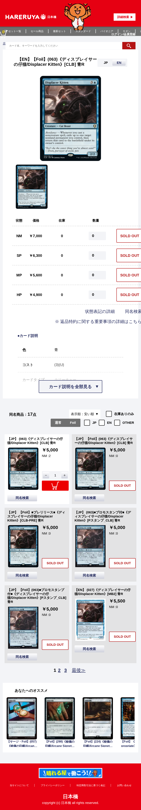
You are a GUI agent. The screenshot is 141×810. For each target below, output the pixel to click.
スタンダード (83, 31)
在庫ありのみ (124, 414)
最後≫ (79, 670)
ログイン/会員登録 (123, 34)
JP (94, 423)
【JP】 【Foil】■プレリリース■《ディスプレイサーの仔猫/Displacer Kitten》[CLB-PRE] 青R (36, 516)
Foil (73, 423)
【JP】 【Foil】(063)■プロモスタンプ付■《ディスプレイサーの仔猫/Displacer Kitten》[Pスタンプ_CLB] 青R (36, 596)
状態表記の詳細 (100, 311)
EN (109, 423)
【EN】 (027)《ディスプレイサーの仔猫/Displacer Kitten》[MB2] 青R (103, 592)
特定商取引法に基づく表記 (91, 785)
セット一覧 (14, 31)
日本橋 (70, 796)
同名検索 (22, 498)
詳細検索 (123, 17)
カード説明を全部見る (70, 386)
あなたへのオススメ (31, 690)
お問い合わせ (124, 785)
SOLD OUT (122, 485)
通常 (58, 423)
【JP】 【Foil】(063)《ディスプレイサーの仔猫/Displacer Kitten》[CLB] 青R (104, 441)
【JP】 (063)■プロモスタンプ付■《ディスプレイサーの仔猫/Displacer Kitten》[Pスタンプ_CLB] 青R (103, 516)
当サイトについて (19, 785)
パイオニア (106, 31)
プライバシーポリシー (53, 785)
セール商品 (37, 31)
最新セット (59, 31)
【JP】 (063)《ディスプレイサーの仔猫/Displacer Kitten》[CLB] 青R (35, 441)
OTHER (128, 423)
